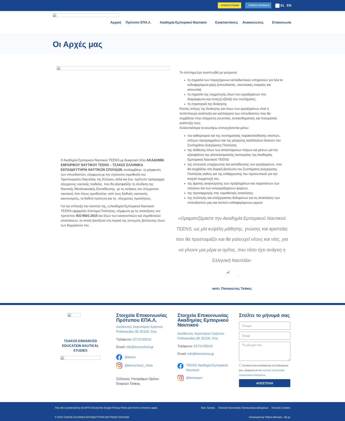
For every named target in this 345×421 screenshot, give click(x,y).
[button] (277, 6)
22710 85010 (141, 339)
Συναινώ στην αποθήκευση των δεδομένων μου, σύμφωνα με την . (263, 370)
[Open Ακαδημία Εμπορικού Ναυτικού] (209, 22)
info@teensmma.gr (200, 353)
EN (289, 5)
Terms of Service (142, 407)
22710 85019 (203, 346)
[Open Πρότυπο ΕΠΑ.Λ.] (153, 22)
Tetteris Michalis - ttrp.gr (277, 417)
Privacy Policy (119, 407)
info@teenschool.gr (140, 347)
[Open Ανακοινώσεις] (266, 22)
